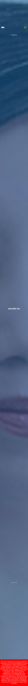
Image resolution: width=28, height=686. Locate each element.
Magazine (14, 34)
